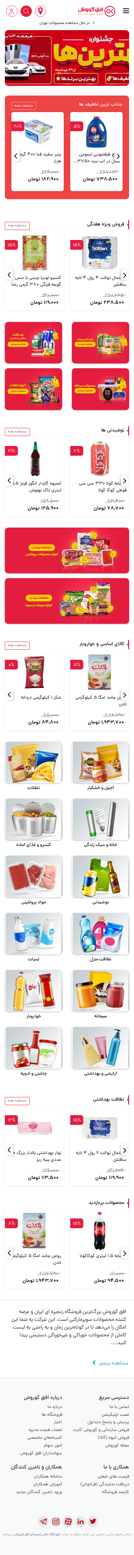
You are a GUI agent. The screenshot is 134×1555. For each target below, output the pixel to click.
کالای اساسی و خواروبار (101, 644)
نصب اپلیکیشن (115, 1415)
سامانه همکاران (48, 1476)
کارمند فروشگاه (115, 1492)
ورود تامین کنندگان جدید (39, 1492)
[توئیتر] (92, 1521)
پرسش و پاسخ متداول (108, 1422)
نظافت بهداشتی (108, 1099)
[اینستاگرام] (55, 1521)
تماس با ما (119, 1407)
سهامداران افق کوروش (41, 1453)
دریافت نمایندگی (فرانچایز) (104, 1484)
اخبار (58, 1422)
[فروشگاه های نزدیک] (40, 11)
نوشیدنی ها (112, 430)
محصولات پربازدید (106, 1203)
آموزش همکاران (47, 1484)
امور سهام (53, 1445)
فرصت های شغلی (113, 1476)
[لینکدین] (80, 1521)
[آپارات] (68, 1521)
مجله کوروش (117, 1445)
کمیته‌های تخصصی (44, 1438)
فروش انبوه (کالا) (113, 1438)
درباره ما (54, 1407)
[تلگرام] (43, 1521)
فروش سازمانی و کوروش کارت (101, 1430)
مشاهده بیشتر (113, 1363)
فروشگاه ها (52, 1415)
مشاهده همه (23, 106)
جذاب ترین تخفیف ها (101, 105)
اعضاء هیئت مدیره (45, 1430)
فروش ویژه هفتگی (105, 224)
